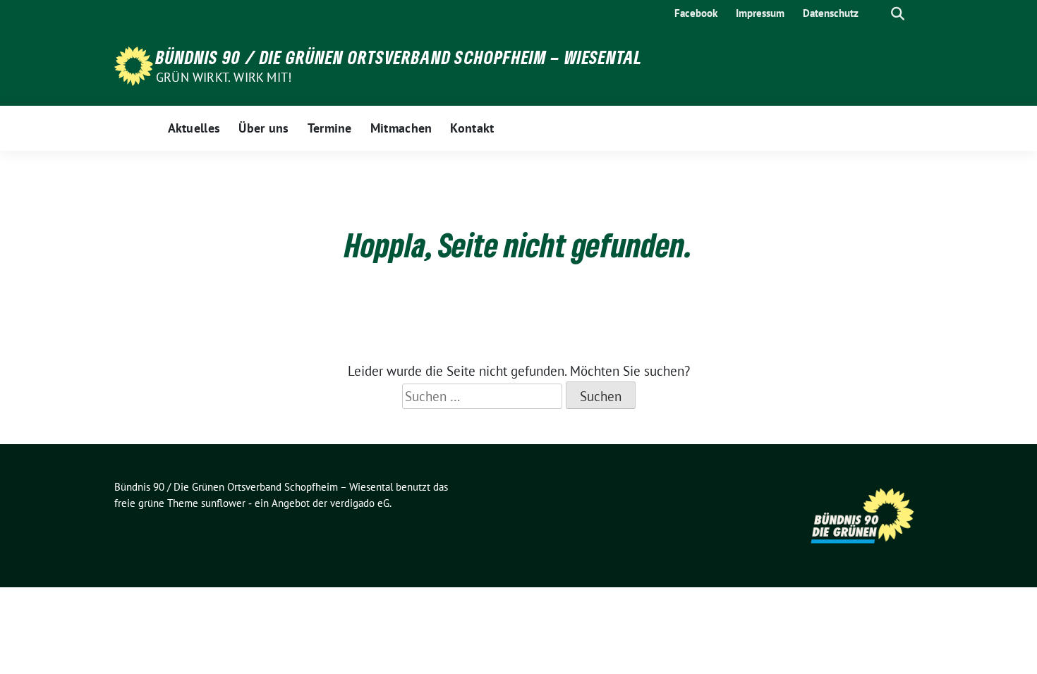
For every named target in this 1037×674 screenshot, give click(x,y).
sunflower (223, 503)
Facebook (695, 13)
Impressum (760, 13)
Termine (330, 128)
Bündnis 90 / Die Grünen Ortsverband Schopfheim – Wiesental (399, 57)
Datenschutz (831, 13)
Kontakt (472, 128)
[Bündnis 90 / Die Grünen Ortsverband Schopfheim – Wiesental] (133, 64)
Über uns (263, 128)
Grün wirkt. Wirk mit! (223, 77)
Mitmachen (401, 128)
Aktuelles (194, 128)
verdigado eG (359, 503)
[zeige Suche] (897, 13)
